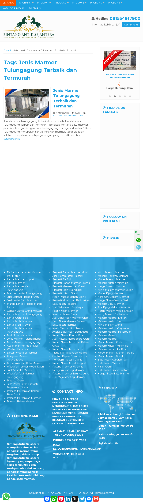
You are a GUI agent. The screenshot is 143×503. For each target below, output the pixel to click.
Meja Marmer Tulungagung (23, 342)
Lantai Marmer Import (20, 279)
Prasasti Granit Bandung (67, 289)
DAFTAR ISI (35, 8)
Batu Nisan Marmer (64, 324)
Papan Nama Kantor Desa (68, 335)
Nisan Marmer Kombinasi (67, 328)
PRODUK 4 (96, 2)
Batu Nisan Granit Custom (113, 370)
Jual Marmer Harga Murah (23, 296)
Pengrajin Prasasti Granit (67, 359)
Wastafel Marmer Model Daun (25, 366)
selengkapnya (11, 138)
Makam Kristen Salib (110, 321)
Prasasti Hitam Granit (65, 293)
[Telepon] (138, 247)
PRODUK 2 (60, 2)
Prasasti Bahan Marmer (21, 401)
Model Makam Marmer (112, 279)
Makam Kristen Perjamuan (114, 328)
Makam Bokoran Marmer (113, 275)
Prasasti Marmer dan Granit (68, 286)
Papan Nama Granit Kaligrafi (69, 363)
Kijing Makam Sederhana (113, 314)
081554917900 (125, 18)
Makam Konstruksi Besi (112, 349)
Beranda (7, 50)
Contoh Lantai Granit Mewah (24, 310)
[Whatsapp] (138, 240)
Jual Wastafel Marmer (20, 370)
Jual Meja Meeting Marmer (68, 377)
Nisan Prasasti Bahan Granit (69, 296)
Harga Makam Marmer (112, 286)
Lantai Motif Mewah (19, 324)
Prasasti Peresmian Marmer (24, 398)
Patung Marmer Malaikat (67, 366)
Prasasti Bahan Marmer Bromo (71, 282)
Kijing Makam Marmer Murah (115, 289)
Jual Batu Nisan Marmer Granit (70, 317)
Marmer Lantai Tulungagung (24, 293)
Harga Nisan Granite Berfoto (115, 300)
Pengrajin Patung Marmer (68, 370)
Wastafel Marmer (17, 349)
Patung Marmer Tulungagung (70, 373)
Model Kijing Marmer (110, 293)
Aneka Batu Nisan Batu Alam (70, 331)
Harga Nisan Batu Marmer (114, 373)
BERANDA (8, 2)
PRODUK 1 (42, 2)
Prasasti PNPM (61, 279)
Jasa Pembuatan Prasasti (67, 275)
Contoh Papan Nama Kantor (69, 356)
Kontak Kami (131, 24)
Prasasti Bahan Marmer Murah (70, 272)
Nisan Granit (105, 366)
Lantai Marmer (16, 282)
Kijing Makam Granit (110, 324)
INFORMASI (25, 2)
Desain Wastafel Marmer (22, 352)
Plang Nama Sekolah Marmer (70, 352)
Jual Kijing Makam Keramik (114, 307)
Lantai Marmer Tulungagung (24, 314)
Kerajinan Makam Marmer (113, 296)
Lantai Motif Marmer (19, 321)
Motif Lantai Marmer (19, 335)
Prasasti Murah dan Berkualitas (70, 300)
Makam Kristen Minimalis (113, 282)
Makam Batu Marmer (111, 303)
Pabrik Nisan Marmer (65, 310)
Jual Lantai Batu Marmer (22, 300)
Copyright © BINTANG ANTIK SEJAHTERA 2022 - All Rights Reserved (71, 492)
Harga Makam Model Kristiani (116, 310)
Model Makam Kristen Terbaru (116, 342)
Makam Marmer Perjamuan (114, 331)
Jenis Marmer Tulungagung (24, 338)
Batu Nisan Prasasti (64, 303)
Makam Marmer (107, 335)
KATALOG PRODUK (13, 8)
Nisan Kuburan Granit (65, 314)
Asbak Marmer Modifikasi (22, 345)
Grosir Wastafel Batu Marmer (24, 363)
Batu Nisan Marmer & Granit (69, 321)
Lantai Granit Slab (17, 317)
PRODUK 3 (78, 2)
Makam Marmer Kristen (112, 317)
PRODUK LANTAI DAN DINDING (68, 115)
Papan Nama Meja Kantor (68, 349)
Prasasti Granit (15, 380)
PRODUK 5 (114, 2)
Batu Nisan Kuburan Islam (113, 359)
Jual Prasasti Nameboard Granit (71, 338)
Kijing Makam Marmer (111, 272)
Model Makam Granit (110, 356)
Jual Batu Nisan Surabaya (67, 307)
